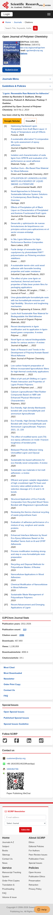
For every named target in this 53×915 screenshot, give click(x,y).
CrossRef (30, 121)
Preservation (34, 880)
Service (7, 867)
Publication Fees (36, 859)
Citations (23, 53)
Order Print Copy (12, 684)
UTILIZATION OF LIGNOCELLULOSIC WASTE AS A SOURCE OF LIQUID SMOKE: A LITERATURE (29, 181)
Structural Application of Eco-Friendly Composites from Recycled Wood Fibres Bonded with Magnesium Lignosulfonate (29, 502)
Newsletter (9, 679)
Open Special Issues (14, 712)
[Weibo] (41, 740)
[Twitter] (5, 740)
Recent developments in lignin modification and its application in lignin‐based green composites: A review (29, 329)
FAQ (6, 696)
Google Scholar (12, 121)
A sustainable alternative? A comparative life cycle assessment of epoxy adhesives (29, 142)
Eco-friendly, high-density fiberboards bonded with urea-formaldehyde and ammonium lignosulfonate (28, 411)
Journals (18, 22)
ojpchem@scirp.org (34, 50)
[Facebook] (16, 740)
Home (8, 22)
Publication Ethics (37, 876)
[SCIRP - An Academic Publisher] (20, 5)
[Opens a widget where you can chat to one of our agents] (42, 910)
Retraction (33, 885)
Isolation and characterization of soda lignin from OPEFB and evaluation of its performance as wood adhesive (29, 158)
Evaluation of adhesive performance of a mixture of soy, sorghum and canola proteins (30, 525)
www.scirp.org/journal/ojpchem (32, 48)
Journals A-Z (8, 842)
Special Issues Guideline (16, 724)
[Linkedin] (29, 740)
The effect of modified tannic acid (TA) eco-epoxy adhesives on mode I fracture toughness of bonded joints (29, 440)
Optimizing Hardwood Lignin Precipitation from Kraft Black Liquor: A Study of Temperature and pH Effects (29, 129)
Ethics (31, 842)
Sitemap (6, 854)
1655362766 (12, 769)
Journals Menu (10, 79)
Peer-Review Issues (38, 854)
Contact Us (9, 690)
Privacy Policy (35, 889)
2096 (21, 635)
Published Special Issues (16, 718)
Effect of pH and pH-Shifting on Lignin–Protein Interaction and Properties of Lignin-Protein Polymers (29, 381)
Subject (5, 846)
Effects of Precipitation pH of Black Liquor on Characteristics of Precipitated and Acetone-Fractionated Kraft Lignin (29, 210)
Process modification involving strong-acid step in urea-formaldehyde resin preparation (28, 554)
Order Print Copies (11, 880)
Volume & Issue (9, 897)
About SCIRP (37, 837)
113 (24, 629)
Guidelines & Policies (14, 86)
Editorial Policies (36, 846)
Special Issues (35, 863)
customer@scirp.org (16, 758)
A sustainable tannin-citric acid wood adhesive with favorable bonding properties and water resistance (28, 268)
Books (5, 850)
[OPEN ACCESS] (45, 5)
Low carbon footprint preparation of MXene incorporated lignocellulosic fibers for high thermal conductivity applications (30, 368)
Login (7, 14)
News (4, 863)
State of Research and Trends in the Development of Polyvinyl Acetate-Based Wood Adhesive (29, 352)
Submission (11, 69)
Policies (34, 867)
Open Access (35, 872)
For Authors (34, 850)
